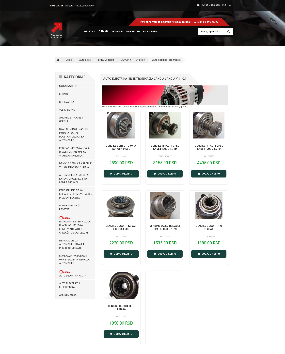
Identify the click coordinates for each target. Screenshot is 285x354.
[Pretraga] (228, 31)
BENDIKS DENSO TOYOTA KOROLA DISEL (121, 147)
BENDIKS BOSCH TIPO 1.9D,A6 (209, 227)
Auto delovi (85, 59)
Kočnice (64, 94)
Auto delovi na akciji (72, 275)
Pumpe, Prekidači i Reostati (70, 207)
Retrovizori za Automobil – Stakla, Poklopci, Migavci (72, 244)
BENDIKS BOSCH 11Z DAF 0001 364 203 (121, 227)
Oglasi (69, 59)
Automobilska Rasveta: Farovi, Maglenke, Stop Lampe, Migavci (74, 179)
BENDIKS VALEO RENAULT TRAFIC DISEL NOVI (164, 227)
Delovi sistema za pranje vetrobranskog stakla (75, 165)
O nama (104, 31)
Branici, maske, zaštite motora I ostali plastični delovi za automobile (73, 135)
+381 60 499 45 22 (207, 21)
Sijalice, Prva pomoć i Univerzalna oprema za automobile (74, 259)
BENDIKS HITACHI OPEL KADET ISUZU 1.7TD (165, 147)
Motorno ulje (68, 86)
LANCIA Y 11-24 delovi (133, 59)
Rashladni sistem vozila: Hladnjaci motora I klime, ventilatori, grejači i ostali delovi (75, 227)
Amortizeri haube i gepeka (71, 119)
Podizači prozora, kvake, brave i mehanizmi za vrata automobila (75, 152)
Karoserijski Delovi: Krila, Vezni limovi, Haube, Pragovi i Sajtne (75, 194)
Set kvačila (66, 101)
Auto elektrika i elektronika (166, 59)
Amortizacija (68, 295)
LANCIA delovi (106, 59)
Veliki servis (67, 109)
